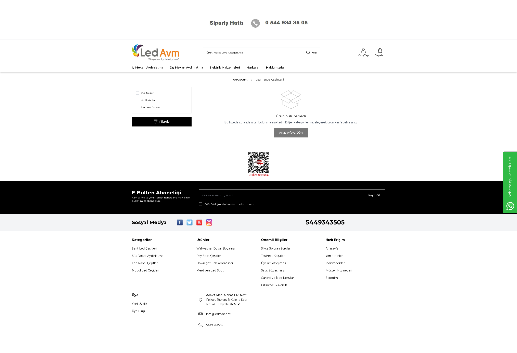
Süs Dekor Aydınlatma (147, 256)
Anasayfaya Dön (291, 132)
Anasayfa (332, 248)
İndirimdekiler (335, 263)
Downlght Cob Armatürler (214, 263)
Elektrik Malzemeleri (225, 67)
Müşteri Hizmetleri (339, 270)
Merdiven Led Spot (210, 270)
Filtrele (164, 121)
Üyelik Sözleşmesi (273, 263)
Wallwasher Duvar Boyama (215, 248)
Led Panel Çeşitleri (145, 263)
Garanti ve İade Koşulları (278, 278)
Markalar (253, 67)
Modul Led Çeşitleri (145, 270)
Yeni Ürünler (334, 256)
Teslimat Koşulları (273, 256)
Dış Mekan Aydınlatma (186, 67)
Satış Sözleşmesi (273, 270)
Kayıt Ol (374, 195)
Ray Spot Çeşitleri (208, 256)
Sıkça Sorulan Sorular (275, 248)
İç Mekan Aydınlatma (147, 67)
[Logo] (156, 52)
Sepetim (332, 278)
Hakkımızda (275, 67)
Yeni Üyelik (139, 304)
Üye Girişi (138, 311)
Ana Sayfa (240, 79)
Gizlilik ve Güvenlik (274, 285)
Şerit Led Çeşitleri (144, 248)
